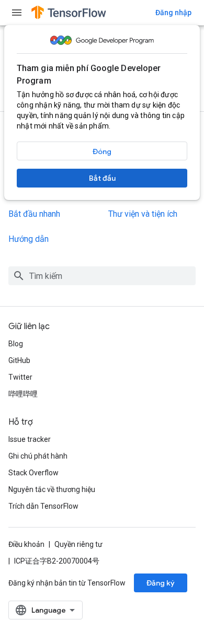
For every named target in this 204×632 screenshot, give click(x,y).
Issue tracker (29, 439)
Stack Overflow (33, 473)
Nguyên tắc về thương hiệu (51, 489)
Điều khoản (26, 544)
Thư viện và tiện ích (142, 214)
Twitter (20, 377)
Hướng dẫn (28, 239)
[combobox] (102, 275)
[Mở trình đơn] (16, 12)
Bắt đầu (102, 178)
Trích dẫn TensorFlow (43, 506)
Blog (15, 344)
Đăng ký (160, 583)
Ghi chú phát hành (37, 456)
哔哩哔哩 (23, 394)
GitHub (19, 360)
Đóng (102, 151)
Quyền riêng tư (78, 544)
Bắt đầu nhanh (34, 214)
